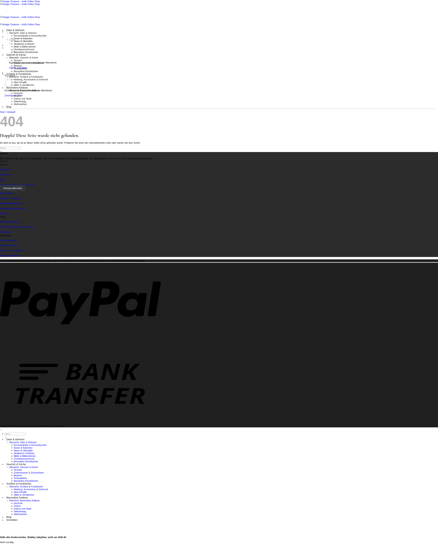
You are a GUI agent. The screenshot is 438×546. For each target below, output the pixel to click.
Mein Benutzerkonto (10, 221)
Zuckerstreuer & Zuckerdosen (29, 63)
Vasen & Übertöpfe (23, 41)
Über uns (4, 169)
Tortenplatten (20, 68)
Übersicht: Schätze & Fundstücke (26, 76)
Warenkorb (5, 232)
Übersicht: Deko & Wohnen (23, 33)
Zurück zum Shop (13, 95)
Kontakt (4, 213)
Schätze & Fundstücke (18, 74)
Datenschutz (6, 193)
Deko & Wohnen (15, 30)
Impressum (5, 174)
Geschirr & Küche (9, 245)
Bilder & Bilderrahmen (25, 46)
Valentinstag (20, 101)
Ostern (17, 96)
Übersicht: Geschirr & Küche (23, 57)
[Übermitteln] (10, 43)
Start (2, 112)
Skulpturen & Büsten (24, 44)
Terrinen (18, 60)
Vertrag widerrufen (12, 188)
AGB (2, 179)
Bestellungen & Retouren (12, 208)
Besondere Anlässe (17, 87)
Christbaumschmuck (24, 49)
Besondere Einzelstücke (26, 52)
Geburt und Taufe (22, 98)
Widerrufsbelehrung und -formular (17, 185)
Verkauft (11, 112)
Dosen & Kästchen (23, 38)
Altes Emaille (20, 82)
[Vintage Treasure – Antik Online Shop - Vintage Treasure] (20, 2)
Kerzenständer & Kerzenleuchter (30, 35)
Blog (8, 106)
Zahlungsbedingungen (11, 203)
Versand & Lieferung (10, 198)
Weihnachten (20, 104)
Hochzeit (18, 93)
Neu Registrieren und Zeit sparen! (17, 227)
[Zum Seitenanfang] (1, 429)
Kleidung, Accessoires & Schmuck (31, 79)
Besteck (18, 65)
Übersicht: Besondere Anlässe (24, 90)
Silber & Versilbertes (24, 85)
